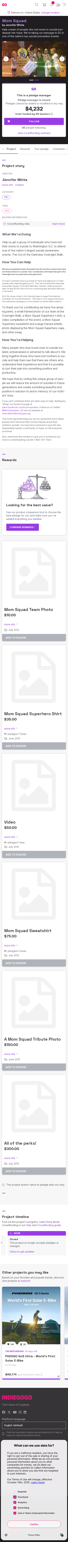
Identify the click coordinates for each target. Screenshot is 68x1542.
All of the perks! (20, 1143)
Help (28, 1225)
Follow (34, 121)
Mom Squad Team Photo (28, 609)
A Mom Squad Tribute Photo (32, 1039)
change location (50, 12)
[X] (9, 1412)
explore (25, 1280)
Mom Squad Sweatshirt (27, 930)
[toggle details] (59, 1378)
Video (10, 822)
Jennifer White (15, 25)
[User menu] (58, 4)
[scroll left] (6, 59)
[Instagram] (20, 1412)
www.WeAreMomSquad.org (16, 413)
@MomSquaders (10, 410)
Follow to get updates (22, 1251)
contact (19, 184)
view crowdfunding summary (34, 133)
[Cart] (44, 4)
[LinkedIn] (25, 1412)
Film (6, 197)
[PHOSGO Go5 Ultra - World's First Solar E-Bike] (31, 1315)
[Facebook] (3, 1412)
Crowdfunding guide (49, 1225)
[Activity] (51, 4)
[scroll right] (62, 59)
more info (7, 184)
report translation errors (28, 1435)
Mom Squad (14, 20)
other (6, 210)
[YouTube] (15, 1412)
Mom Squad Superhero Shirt (33, 713)
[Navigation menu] (64, 4)
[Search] (36, 4)
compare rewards (22, 527)
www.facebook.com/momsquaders (20, 407)
